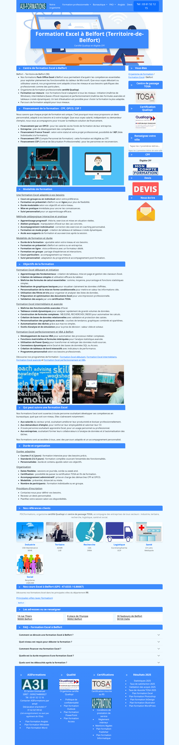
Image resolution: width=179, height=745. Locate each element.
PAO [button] (111, 4)
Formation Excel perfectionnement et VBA (64, 360)
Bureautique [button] (99, 4)
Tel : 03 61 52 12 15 (146, 6)
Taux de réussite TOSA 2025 (142, 690)
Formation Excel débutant (73, 356)
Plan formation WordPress (142, 705)
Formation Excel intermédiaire (101, 356)
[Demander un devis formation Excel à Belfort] (145, 188)
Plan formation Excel (142, 693)
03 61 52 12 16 (37, 697)
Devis (129, 4)
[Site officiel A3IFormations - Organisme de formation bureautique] (35, 684)
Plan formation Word (36, 727)
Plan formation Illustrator (142, 702)
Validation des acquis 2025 (142, 687)
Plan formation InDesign (142, 699)
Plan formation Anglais (36, 721)
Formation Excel (136, 77)
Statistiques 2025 (142, 680)
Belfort (21, 603)
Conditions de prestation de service (104, 713)
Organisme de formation (140, 74)
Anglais (121, 4)
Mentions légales (103, 725)
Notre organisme (54, 6)
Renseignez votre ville (145, 137)
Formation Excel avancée (28, 360)
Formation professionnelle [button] (75, 4)
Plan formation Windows (37, 724)
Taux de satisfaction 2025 (142, 683)
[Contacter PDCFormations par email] (145, 211)
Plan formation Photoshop (142, 696)
